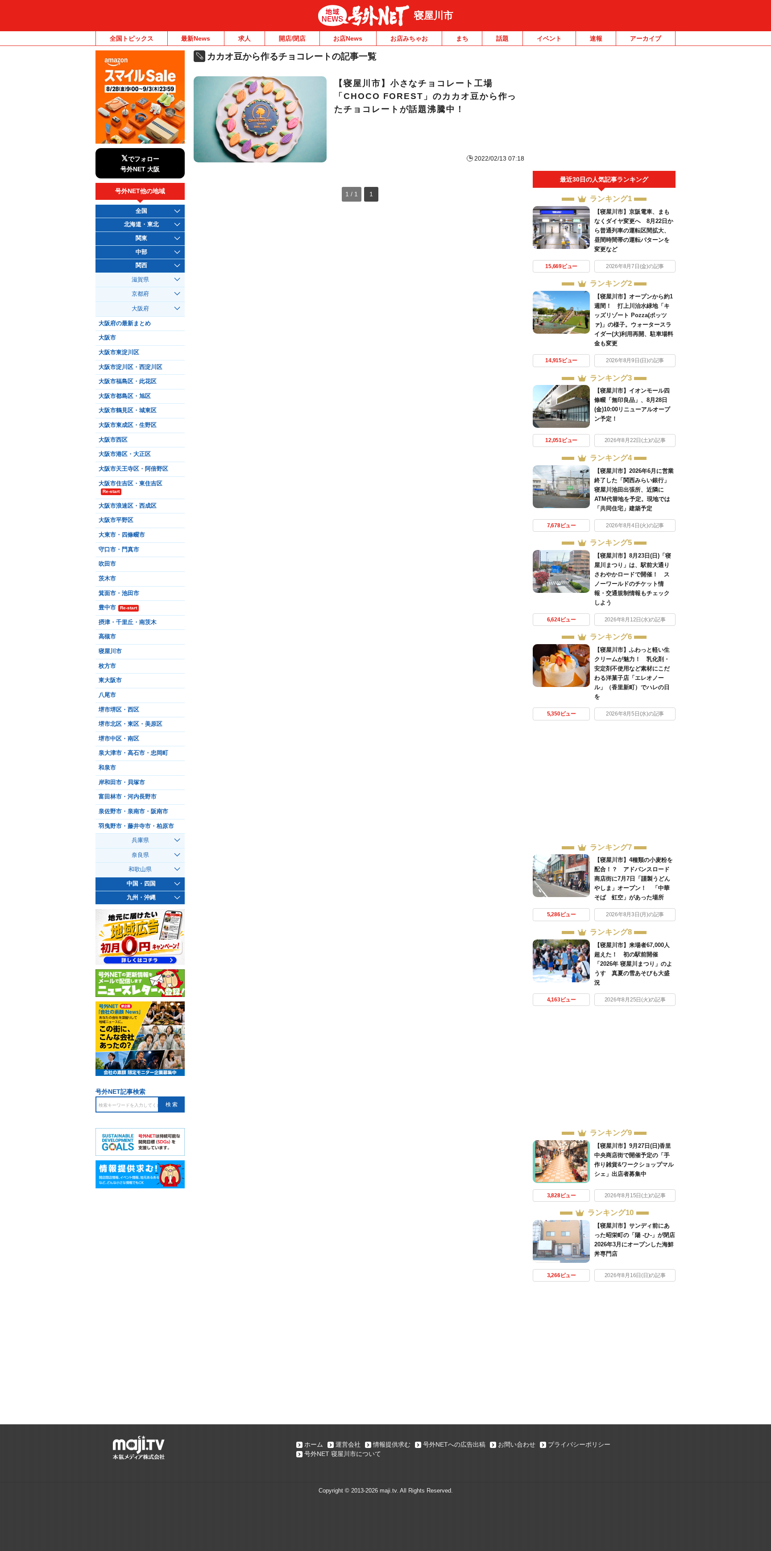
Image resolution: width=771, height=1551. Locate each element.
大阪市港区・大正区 (125, 454)
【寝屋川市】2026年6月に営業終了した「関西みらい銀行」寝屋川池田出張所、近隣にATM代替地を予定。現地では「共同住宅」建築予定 (634, 489)
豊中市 (118, 607)
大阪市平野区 (116, 520)
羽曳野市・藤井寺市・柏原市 (136, 826)
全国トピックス (131, 38)
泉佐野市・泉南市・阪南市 (133, 811)
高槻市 (107, 636)
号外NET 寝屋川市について (342, 1453)
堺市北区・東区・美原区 (130, 724)
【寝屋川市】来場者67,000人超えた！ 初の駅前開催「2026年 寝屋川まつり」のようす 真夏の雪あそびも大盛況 (633, 964)
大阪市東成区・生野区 (128, 425)
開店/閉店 (292, 38)
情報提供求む (391, 1444)
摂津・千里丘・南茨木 (128, 622)
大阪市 (107, 338)
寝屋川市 (433, 15)
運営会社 (348, 1444)
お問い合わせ (516, 1444)
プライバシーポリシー (579, 1444)
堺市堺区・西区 (119, 710)
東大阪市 (110, 680)
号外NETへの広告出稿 (454, 1444)
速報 (596, 38)
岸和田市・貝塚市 (122, 782)
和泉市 (107, 768)
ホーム (313, 1444)
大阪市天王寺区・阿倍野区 (133, 469)
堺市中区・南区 (119, 739)
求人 (244, 38)
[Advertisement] (604, 110)
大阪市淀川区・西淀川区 (130, 367)
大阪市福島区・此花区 (128, 381)
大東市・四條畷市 (122, 535)
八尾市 (107, 695)
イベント (549, 38)
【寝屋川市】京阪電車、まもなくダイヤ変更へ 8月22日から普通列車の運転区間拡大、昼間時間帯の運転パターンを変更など (633, 230)
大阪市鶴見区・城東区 (128, 410)
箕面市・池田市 (119, 593)
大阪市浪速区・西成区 (128, 506)
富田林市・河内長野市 (128, 797)
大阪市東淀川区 (119, 352)
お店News (347, 38)
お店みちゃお (409, 38)
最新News (195, 38)
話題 (502, 38)
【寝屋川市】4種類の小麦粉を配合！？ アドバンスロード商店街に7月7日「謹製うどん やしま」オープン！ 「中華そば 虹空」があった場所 (635, 878)
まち (462, 38)
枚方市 (107, 666)
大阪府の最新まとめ (125, 323)
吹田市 (107, 564)
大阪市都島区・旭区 (125, 396)
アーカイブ (645, 38)
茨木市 (107, 578)
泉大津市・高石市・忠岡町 (133, 753)
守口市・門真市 (119, 549)
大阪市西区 (113, 440)
